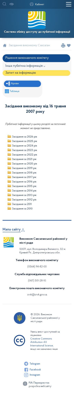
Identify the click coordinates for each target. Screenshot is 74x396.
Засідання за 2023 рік (24, 150)
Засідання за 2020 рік (24, 163)
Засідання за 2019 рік (24, 168)
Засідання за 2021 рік (24, 159)
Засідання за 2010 (22, 208)
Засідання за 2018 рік (24, 172)
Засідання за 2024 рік (24, 145)
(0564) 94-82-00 (37, 266)
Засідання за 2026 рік (24, 136)
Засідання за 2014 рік (24, 190)
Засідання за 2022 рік (24, 154)
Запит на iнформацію (20, 73)
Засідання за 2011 (22, 204)
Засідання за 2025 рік (24, 141)
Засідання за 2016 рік (24, 181)
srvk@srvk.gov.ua (37, 294)
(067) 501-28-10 (37, 280)
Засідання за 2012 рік (24, 199)
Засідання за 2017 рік (24, 177)
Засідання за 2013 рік (24, 195)
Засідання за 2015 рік (24, 186)
